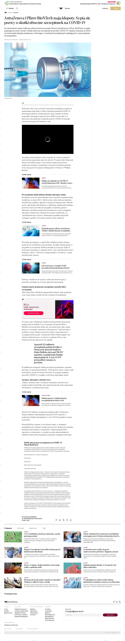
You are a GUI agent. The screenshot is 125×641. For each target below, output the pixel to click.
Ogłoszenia (33, 611)
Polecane (20, 528)
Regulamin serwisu (20, 613)
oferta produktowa (32, 628)
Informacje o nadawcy (21, 614)
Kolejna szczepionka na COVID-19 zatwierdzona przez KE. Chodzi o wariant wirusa (57, 182)
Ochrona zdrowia (46, 395)
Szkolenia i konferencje (11, 625)
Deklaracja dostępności (21, 616)
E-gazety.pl (48, 611)
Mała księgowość (50, 614)
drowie (67, 8)
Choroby (15, 12)
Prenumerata (34, 613)
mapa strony (7, 628)
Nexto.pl (47, 613)
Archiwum (33, 614)
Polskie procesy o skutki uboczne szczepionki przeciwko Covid (54, 399)
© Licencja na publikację (29, 517)
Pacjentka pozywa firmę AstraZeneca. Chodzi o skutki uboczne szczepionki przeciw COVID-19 (56, 229)
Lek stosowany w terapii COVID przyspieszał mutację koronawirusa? (56, 267)
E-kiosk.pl (48, 609)
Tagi (43, 528)
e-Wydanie (105, 8)
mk (23, 103)
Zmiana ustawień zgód (21, 611)
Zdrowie (10, 12)
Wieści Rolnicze (49, 618)
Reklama (32, 609)
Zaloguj (115, 8)
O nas (6, 609)
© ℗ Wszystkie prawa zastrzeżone (32, 518)
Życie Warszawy (49, 620)
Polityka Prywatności (21, 609)
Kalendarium (19, 628)
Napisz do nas (8, 613)
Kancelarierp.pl (49, 616)
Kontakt (6, 611)
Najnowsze (33, 528)
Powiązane (8, 528)
